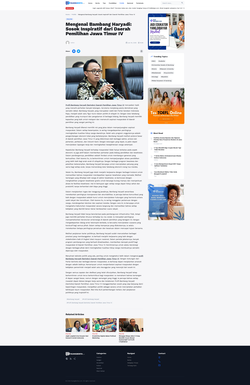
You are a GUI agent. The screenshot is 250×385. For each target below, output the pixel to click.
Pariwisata (139, 3)
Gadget (98, 360)
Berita (98, 3)
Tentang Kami (131, 365)
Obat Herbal (100, 371)
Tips (104, 3)
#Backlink (164, 77)
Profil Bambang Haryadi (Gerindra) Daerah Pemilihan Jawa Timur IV (95, 105)
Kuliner (98, 365)
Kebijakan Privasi (132, 363)
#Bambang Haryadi (73, 299)
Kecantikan (100, 363)
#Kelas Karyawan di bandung (161, 80)
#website (161, 61)
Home (90, 3)
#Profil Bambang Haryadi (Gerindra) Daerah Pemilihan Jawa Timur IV (89, 302)
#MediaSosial (156, 73)
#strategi (155, 77)
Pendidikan (113, 3)
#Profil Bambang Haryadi (90, 299)
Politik (122, 3)
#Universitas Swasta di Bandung (163, 65)
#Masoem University (167, 69)
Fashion (98, 357)
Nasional (130, 3)
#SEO (153, 61)
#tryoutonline (168, 73)
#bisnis (154, 69)
